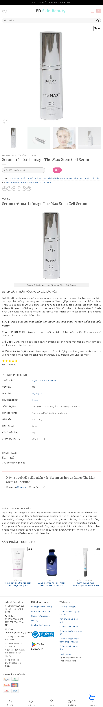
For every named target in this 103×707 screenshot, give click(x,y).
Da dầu (23, 178)
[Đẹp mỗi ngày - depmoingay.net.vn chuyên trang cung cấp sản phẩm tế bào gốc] (51, 11)
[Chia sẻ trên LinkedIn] (28, 188)
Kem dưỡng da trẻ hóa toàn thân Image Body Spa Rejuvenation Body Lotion (17, 585)
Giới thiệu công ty (68, 607)
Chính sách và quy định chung (70, 613)
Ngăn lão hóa (38, 380)
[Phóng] (5, 121)
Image (33, 155)
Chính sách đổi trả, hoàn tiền (71, 632)
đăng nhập (22, 487)
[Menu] (4, 11)
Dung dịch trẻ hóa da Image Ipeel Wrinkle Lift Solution (51, 584)
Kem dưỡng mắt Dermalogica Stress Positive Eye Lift (85, 585)
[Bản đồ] (98, 11)
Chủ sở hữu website (40, 616)
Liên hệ (34, 620)
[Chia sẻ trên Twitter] (14, 188)
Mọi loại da (73, 178)
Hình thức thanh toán (41, 611)
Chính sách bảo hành (69, 626)
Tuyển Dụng (65, 654)
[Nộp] (97, 20)
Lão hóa (64, 178)
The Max (15, 178)
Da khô (30, 178)
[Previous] (7, 75)
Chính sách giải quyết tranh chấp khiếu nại (69, 640)
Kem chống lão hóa (52, 178)
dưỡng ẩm (51, 380)
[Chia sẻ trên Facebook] (9, 188)
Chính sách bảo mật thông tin (69, 648)
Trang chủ (8, 155)
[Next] (95, 75)
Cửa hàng (22, 155)
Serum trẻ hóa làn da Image (39, 182)
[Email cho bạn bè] (19, 188)
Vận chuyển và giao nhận (69, 620)
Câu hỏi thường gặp (40, 625)
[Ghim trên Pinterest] (24, 188)
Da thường (38, 178)
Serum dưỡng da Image (16, 182)
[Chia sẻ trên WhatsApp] (4, 188)
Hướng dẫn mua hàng (41, 607)
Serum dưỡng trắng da (89, 178)
